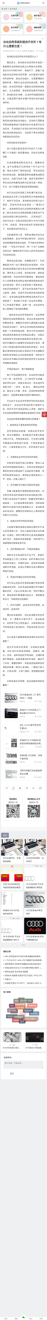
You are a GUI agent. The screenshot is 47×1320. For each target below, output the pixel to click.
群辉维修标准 (18, 1021)
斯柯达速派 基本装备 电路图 (16, 971)
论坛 (30, 1319)
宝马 (22, 1018)
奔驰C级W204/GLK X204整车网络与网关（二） (25, 968)
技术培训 (13, 9)
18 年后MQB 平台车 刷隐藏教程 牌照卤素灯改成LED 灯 (34, 887)
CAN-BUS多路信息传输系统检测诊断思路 (12, 887)
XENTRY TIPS (26, 999)
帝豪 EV (8, 979)
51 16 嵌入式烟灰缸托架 (30, 1021)
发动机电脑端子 (30, 1015)
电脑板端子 (18, 1010)
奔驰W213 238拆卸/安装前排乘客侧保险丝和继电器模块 (30, 743)
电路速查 (28, 1005)
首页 (5, 9)
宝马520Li (11, 1015)
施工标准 (12, 1006)
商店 (16, 1319)
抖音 (41, 1319)
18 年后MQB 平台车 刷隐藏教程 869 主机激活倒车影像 (11, 939)
